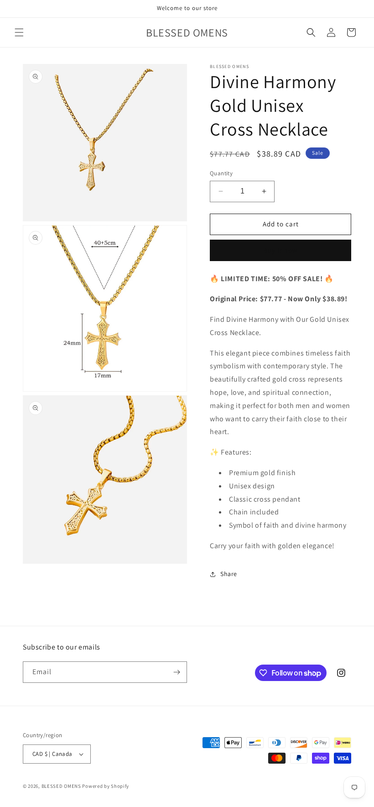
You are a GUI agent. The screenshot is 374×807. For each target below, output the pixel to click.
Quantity (221, 173)
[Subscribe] (176, 672)
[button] (19, 32)
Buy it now (280, 250)
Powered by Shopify (105, 786)
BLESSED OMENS (62, 786)
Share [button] (228, 574)
